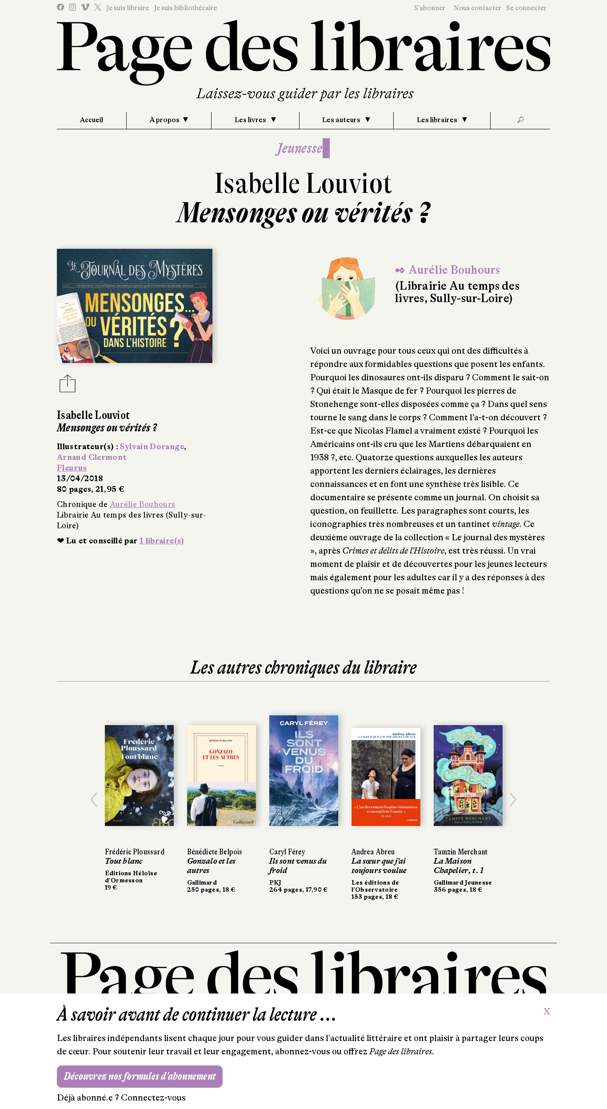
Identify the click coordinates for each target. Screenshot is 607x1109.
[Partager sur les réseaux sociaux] (67, 386)
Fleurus (72, 467)
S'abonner (429, 8)
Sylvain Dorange (152, 446)
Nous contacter (477, 8)
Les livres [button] (251, 120)
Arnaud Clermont (92, 457)
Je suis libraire (127, 8)
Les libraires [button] (438, 120)
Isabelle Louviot (304, 183)
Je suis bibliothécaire (185, 8)
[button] (94, 799)
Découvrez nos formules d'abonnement (140, 1076)
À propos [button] (165, 120)
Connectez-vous (153, 1098)
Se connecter (526, 8)
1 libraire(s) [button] (162, 540)
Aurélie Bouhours (143, 504)
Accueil (91, 120)
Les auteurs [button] (342, 120)
